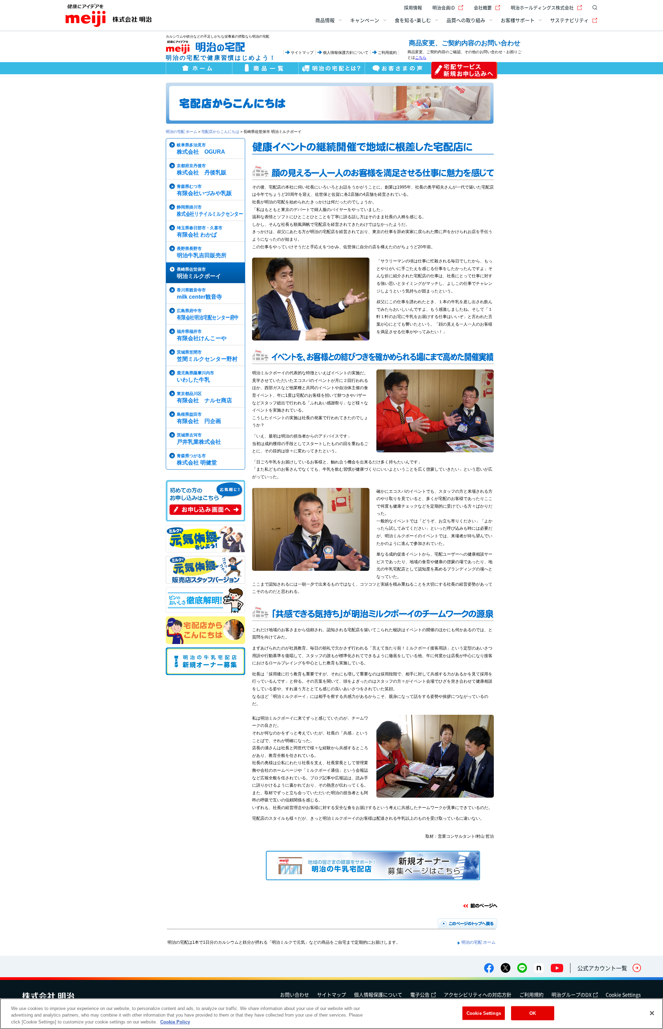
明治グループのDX (571, 994)
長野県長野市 (202, 252)
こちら (420, 57)
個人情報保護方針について (345, 52)
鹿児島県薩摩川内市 (195, 377)
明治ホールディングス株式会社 (542, 7)
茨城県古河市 (199, 439)
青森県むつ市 (204, 190)
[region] (331, 1013)
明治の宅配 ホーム (181, 131)
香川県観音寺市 (199, 294)
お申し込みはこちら (464, 70)
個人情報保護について (378, 994)
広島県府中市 (208, 314)
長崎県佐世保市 (199, 273)
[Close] (652, 1013)
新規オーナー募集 (205, 661)
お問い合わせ (294, 994)
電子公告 (420, 994)
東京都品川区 (204, 397)
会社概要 (483, 7)
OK (532, 1013)
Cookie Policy (175, 1022)
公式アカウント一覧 (602, 968)
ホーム (199, 70)
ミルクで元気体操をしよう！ (205, 538)
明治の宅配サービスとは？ (331, 70)
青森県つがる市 (197, 459)
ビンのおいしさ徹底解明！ (205, 600)
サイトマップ (302, 52)
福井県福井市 (202, 335)
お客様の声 (398, 70)
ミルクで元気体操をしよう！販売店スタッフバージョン (205, 570)
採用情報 (413, 7)
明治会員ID (443, 7)
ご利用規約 (387, 52)
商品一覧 (265, 70)
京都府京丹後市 (202, 169)
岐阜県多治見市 (201, 149)
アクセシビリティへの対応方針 (477, 994)
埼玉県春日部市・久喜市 (199, 231)
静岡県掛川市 (210, 211)
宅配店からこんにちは (220, 131)
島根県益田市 (199, 418)
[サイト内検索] (593, 7)
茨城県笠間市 (207, 356)
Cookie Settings (623, 994)
